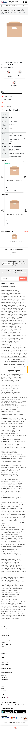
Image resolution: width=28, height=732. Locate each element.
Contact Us (4, 653)
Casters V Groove (14, 416)
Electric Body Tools (13, 388)
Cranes (3, 435)
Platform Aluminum (11, 546)
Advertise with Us (6, 668)
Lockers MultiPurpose (9, 527)
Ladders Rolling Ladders (13, 506)
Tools (2, 594)
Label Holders (5, 501)
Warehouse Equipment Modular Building (16, 609)
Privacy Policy (4, 642)
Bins (2, 390)
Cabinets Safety (17, 401)
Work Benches (5, 613)
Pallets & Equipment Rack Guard (13, 542)
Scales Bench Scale (20, 575)
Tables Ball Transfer (9, 592)
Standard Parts (12, 381)
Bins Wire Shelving (9, 611)
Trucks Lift (16, 598)
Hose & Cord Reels (6, 497)
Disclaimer (3, 646)
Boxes (3, 395)
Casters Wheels (22, 416)
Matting (3, 529)
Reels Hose (14, 557)
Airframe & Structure (14, 374)
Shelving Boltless (10, 578)
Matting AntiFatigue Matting (13, 529)
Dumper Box (18, 465)
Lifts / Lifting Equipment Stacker (13, 520)
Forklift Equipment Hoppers (14, 475)
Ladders (3, 504)
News (2, 681)
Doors (2, 456)
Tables (3, 590)
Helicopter (12, 378)
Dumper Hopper (10, 465)
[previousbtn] (2, 240)
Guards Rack (8, 479)
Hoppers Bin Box (11, 495)
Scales (3, 575)
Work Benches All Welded (16, 613)
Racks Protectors (9, 554)
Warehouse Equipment (7, 601)
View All (24, 194)
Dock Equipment (5, 441)
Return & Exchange (6, 640)
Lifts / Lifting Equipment (7, 508)
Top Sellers (17, 5)
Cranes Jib (8, 437)
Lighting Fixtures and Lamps (14, 333)
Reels (2, 557)
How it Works (4, 679)
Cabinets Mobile (11, 399)
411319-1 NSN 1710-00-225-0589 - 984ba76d (14, 215)
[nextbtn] (26, 240)
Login (2, 659)
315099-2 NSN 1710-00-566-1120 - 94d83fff (14, 181)
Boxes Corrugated (14, 397)
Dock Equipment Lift (17, 442)
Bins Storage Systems (12, 393)
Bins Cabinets (8, 390)
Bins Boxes (8, 392)
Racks (3, 551)
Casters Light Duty (10, 413)
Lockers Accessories (11, 525)
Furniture (14, 321)
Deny (17, 371)
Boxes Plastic (16, 395)
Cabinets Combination (11, 402)
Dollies (3, 451)
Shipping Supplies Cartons (11, 585)
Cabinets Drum (10, 405)
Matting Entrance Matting (16, 530)
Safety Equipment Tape (15, 568)
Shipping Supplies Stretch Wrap (14, 588)
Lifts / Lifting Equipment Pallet (13, 514)
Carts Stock (15, 407)
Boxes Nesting (8, 395)
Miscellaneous (11, 345)
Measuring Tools (10, 342)
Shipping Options (8, 96)
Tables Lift (17, 592)
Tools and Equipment (6, 384)
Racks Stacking (18, 554)
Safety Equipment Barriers (12, 560)
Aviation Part (4, 374)
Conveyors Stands (8, 431)
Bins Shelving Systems (12, 577)
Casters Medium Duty (13, 414)
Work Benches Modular (12, 619)
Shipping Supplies (6, 583)
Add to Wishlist (7, 99)
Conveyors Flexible (13, 433)
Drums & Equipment (6, 458)
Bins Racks (14, 392)
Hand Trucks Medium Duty (11, 484)
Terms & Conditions (6, 644)
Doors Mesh (23, 456)
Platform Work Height (12, 549)
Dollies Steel (10, 454)
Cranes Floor (19, 435)
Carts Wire (7, 409)
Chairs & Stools (5, 418)
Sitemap (3, 651)
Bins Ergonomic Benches (14, 467)
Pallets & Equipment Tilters (18, 544)
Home (2, 9)
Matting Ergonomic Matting (15, 532)
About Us (3, 675)
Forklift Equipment (6, 472)
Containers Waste (10, 426)
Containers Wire (19, 426)
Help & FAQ (4, 648)
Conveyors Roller (10, 430)
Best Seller (8, 163)
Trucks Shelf (10, 598)
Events (3, 684)
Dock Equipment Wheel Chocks (12, 448)
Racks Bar (7, 551)
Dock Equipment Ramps (11, 445)
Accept (11, 371)
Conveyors (4, 428)
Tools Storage (15, 594)
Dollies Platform (9, 452)
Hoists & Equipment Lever (11, 489)
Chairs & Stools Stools (12, 419)
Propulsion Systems (9, 380)
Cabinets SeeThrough (20, 405)
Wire (2, 611)
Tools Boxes (8, 594)
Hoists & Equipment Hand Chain (14, 492)
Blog (2, 686)
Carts (2, 407)
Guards (3, 478)
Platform (3, 546)
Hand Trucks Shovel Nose (14, 486)
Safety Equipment (6, 559)
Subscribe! (23, 278)
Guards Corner (9, 478)
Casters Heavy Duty (11, 411)
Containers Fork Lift (10, 425)
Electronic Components (13, 288)
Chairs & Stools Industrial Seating (16, 421)
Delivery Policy (4, 637)
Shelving (3, 577)
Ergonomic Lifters (13, 470)
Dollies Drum (9, 451)
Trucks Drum (14, 599)
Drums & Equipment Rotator (12, 463)
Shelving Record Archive (11, 581)
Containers (4, 423)
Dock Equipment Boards (17, 441)
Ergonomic (4, 467)
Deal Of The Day (7, 5)
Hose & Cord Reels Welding (14, 498)
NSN (7, 9)
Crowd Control (5, 439)
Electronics (4, 286)
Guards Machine (17, 478)
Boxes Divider (23, 397)
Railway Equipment (12, 354)
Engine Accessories (12, 315)
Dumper (3, 465)
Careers (3, 688)
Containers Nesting (12, 423)
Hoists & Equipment (6, 488)
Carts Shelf (14, 409)
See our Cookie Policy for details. (14, 369)
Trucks (3, 596)
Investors (3, 690)
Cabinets (3, 399)
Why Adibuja (4, 677)
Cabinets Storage (8, 401)
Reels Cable (8, 557)
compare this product (9, 103)
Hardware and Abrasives (11, 330)
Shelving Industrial (9, 580)
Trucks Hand (9, 596)
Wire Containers (18, 611)
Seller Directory (5, 664)
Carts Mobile (8, 407)
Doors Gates (16, 456)
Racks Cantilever (10, 553)
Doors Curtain (8, 456)
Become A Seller (5, 662)
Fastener (7, 378)
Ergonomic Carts (13, 469)
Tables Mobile (9, 590)
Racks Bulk (13, 551)
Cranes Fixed (22, 437)
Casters (3, 411)
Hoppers (3, 495)
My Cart (3, 626)
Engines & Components (12, 377)
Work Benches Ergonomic (13, 616)
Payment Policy (5, 635)
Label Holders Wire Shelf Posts (14, 502)
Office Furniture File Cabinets (15, 536)
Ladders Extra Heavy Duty (12, 504)
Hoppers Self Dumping (21, 495)
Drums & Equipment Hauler (14, 460)
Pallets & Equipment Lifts (11, 539)
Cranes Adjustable (10, 435)
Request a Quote (8, 263)
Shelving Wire (21, 581)
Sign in (14, 252)
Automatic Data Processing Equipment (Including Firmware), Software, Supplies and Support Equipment (13, 301)
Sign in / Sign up (5, 628)
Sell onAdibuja (7, 106)
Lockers (3, 525)
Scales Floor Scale (10, 575)
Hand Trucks (4, 481)
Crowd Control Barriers (15, 439)
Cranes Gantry (15, 437)
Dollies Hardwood (18, 454)
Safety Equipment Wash (14, 565)
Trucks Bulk (7, 599)
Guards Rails (15, 479)
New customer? (18, 254)
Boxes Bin (7, 397)
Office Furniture (5, 534)
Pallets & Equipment (6, 538)
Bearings (14, 302)
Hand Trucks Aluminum (14, 481)
